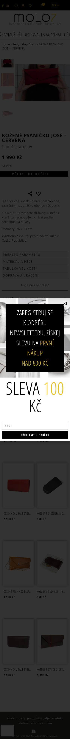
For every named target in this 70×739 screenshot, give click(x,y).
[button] (64, 303)
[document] (35, 369)
